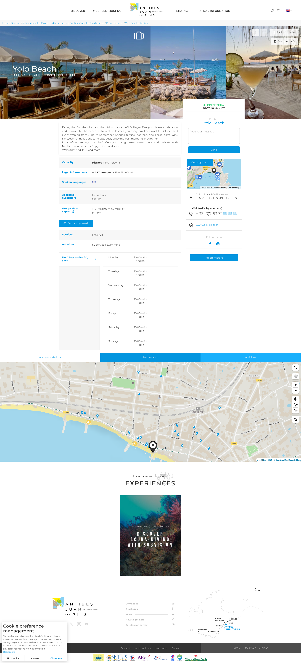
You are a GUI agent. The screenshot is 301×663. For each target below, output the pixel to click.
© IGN (270, 460)
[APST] (143, 658)
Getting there (199, 162)
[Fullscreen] (295, 367)
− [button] (296, 390)
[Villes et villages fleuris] (196, 658)
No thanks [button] (13, 658)
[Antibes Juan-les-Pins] (75, 606)
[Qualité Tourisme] (132, 658)
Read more (9, 651)
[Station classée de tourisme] (179, 658)
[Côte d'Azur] (98, 658)
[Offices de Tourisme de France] (173, 658)
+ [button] (296, 385)
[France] (160, 658)
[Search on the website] (272, 11)
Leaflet (259, 460)
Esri (264, 460)
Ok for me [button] (56, 658)
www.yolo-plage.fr (207, 224)
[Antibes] (116, 658)
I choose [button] (34, 658)
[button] (78, 11)
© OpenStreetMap (281, 460)
